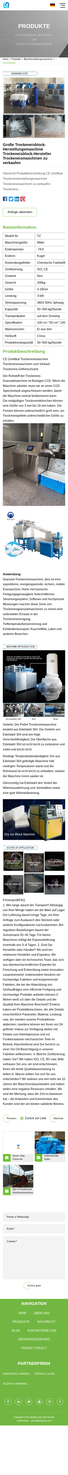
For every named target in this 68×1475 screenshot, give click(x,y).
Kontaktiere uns (42, 1330)
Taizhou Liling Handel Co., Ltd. (45, 1374)
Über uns (42, 1313)
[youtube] (39, 1401)
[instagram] (49, 1401)
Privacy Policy (34, 1348)
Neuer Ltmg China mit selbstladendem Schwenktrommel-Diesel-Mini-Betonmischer (21, 1158)
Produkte (16, 59)
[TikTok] (60, 1401)
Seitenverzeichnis (34, 1339)
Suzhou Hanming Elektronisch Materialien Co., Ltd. (15, 1384)
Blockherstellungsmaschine (38, 59)
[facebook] (8, 1401)
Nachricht (46, 1321)
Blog (16, 1330)
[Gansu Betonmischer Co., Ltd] (6, 5)
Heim (5, 59)
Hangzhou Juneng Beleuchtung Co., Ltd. (16, 1374)
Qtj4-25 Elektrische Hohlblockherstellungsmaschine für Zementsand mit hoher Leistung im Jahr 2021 (22, 1191)
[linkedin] (18, 1401)
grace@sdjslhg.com (41, 1420)
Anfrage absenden (20, 212)
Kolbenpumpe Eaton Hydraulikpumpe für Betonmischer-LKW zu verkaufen (53, 1158)
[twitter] (29, 1401)
